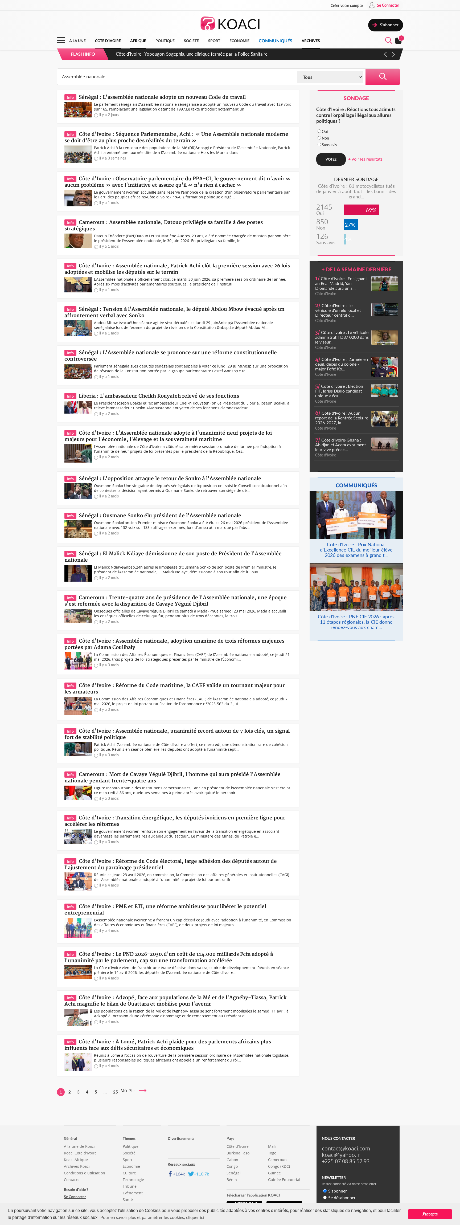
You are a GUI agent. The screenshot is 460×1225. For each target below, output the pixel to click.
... (105, 1091)
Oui (325, 131)
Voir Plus (129, 1090)
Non (325, 138)
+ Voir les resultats (365, 158)
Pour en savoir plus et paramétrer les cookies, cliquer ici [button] (152, 1217)
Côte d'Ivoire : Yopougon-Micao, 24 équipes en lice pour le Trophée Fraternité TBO (197, 54)
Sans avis (329, 144)
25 (115, 1091)
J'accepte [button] (430, 1214)
